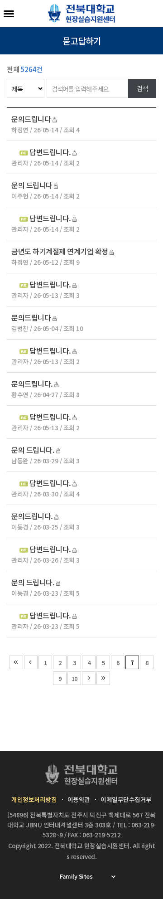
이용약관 (78, 799)
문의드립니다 (31, 118)
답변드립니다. (50, 151)
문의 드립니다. (33, 449)
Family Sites (76, 876)
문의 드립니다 (32, 185)
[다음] (89, 678)
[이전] (31, 662)
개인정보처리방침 (34, 799)
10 (74, 678)
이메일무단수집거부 (126, 799)
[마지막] (103, 678)
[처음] (16, 662)
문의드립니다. (32, 383)
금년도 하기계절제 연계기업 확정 (59, 251)
